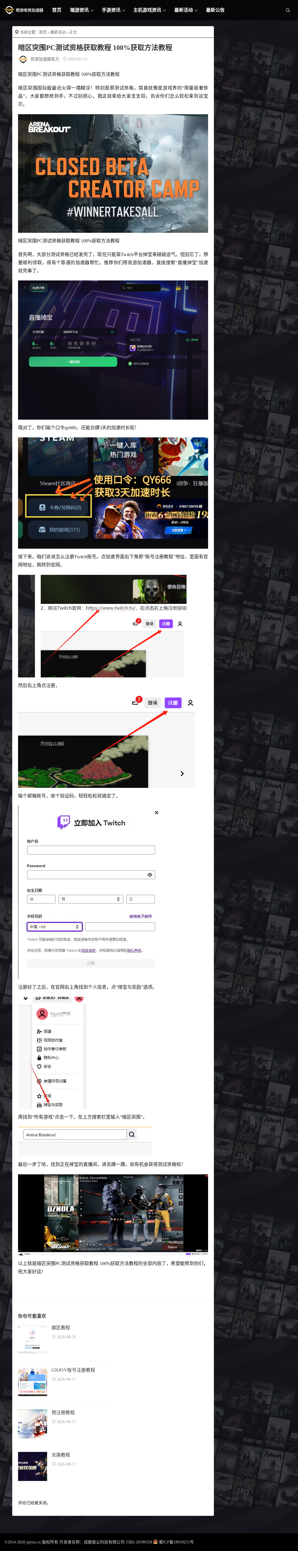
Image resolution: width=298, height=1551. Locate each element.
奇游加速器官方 (45, 59)
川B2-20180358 (139, 1542)
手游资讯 (111, 10)
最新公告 (215, 10)
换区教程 (61, 1327)
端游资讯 (79, 10)
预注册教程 (63, 1412)
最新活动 (183, 10)
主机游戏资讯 (147, 10)
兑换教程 (61, 1454)
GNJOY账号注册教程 (73, 1370)
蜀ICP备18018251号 (176, 1542)
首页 (56, 10)
